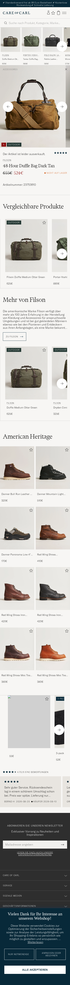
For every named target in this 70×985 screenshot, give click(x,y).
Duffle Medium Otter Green (10, 59)
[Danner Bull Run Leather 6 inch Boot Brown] (17, 491)
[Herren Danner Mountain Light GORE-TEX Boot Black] (53, 467)
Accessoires (10, 69)
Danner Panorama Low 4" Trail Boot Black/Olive (16, 554)
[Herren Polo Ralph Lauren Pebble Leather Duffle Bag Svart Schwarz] (52, 39)
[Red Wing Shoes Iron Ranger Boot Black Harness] (53, 612)
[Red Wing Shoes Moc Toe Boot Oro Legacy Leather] (53, 672)
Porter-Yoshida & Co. (31, 55)
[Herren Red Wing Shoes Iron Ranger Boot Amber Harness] (17, 588)
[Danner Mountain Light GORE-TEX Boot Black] (53, 491)
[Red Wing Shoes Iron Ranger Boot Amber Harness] (17, 612)
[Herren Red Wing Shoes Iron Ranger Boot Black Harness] (53, 588)
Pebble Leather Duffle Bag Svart (50, 59)
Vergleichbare (33, 206)
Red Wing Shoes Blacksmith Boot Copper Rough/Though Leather (51, 554)
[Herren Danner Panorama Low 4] (17, 528)
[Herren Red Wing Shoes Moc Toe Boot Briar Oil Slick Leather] (17, 649)
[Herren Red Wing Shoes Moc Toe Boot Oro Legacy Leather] (53, 649)
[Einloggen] (48, 13)
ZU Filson (12, 336)
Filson (5, 55)
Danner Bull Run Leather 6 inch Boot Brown (16, 494)
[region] (35, 791)
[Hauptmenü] (64, 13)
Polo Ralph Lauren (52, 55)
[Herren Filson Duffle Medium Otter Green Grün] (10, 39)
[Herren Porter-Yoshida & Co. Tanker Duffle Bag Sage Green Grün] (31, 39)
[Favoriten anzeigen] (53, 13)
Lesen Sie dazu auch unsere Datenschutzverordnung (35, 853)
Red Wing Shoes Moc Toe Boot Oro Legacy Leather (51, 675)
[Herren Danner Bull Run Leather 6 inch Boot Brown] (17, 467)
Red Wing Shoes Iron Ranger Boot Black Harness (52, 615)
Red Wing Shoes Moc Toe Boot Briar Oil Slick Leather (17, 675)
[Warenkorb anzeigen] (58, 12)
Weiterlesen (35, 942)
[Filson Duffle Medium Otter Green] (26, 274)
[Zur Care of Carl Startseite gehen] (16, 12)
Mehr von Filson (24, 299)
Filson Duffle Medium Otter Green (26, 277)
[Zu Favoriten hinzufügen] (43, 223)
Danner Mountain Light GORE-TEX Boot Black (50, 494)
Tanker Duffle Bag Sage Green (30, 59)
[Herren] (29, 721)
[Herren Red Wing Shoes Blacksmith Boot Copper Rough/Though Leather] (53, 528)
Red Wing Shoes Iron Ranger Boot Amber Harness (13, 615)
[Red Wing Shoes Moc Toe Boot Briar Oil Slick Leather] (17, 672)
